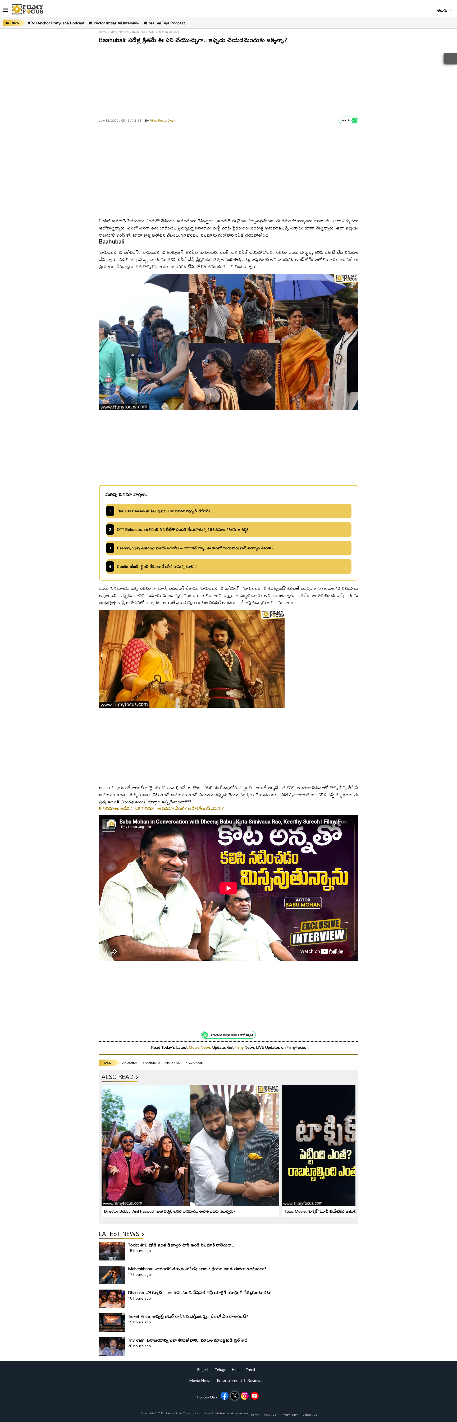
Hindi (236, 1370)
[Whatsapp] (354, 120)
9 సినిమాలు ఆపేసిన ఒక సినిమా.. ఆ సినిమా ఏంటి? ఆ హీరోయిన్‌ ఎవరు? (161, 808)
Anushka (129, 1062)
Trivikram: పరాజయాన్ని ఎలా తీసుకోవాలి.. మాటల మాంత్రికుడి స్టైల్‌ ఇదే (188, 1340)
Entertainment (229, 1380)
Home (103, 32)
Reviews (255, 1380)
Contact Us (310, 1415)
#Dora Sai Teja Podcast (164, 23)
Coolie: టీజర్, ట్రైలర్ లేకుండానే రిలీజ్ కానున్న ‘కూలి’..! (157, 566)
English (203, 1370)
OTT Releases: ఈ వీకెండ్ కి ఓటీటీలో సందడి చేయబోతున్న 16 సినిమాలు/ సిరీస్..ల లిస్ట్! (182, 529)
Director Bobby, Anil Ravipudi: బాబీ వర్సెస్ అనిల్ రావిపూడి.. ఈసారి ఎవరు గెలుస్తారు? (169, 1211)
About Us (270, 1415)
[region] (228, 79)
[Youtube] (255, 1396)
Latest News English (208, 1413)
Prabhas (172, 1062)
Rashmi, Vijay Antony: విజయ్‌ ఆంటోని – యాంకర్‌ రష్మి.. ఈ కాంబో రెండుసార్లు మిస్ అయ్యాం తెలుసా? (195, 548)
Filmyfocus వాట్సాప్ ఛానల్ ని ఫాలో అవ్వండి (231, 1034)
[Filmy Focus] (27, 9)
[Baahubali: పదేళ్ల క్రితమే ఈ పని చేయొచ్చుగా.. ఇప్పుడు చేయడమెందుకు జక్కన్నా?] (228, 210)
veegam (242, 1413)
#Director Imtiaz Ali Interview (114, 23)
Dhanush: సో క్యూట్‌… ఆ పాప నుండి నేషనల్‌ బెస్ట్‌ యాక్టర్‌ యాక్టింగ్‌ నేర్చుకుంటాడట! (200, 1292)
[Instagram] (245, 1396)
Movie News (118, 32)
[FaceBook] (225, 1396)
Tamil (250, 1370)
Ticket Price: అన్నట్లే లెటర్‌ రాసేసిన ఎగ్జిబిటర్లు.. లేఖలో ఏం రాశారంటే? (188, 1316)
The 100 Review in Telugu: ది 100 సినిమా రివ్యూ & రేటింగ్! (163, 511)
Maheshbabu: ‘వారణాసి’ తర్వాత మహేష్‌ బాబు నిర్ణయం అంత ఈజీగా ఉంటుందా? (197, 1268)
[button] (5, 10)
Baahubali (151, 1062)
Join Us (345, 120)
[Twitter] (235, 1396)
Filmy (240, 1047)
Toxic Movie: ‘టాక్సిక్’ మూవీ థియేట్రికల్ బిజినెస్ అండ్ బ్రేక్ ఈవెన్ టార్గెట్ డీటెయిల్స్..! (348, 1211)
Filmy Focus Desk (160, 120)
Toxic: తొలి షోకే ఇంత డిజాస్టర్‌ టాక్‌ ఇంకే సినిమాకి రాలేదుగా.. (181, 1244)
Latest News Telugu (179, 1413)
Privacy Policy (289, 1415)
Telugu (220, 1370)
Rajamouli (194, 1062)
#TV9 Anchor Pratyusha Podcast (56, 23)
